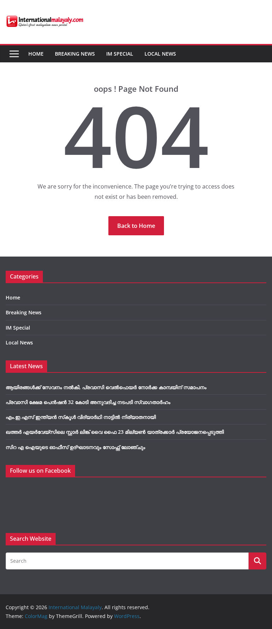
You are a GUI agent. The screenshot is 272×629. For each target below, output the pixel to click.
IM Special (119, 53)
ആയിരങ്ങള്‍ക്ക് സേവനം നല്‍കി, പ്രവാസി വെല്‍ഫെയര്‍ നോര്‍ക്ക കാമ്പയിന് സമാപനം (106, 387)
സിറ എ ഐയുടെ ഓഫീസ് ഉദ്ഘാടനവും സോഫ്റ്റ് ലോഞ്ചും (75, 447)
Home (36, 53)
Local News (160, 53)
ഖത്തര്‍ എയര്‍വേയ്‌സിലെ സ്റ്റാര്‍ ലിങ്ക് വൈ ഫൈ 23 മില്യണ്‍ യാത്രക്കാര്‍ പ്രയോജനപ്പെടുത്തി (115, 431)
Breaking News (75, 53)
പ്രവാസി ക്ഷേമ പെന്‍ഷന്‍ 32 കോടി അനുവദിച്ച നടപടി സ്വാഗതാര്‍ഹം (88, 402)
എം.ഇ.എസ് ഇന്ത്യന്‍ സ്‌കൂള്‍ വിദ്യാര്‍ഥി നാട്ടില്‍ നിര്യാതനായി (81, 417)
